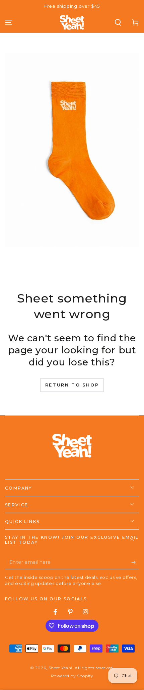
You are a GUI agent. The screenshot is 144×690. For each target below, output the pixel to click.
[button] (118, 22)
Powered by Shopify (72, 675)
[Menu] (8, 22)
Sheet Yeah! (61, 667)
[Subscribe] (135, 562)
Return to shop (72, 384)
